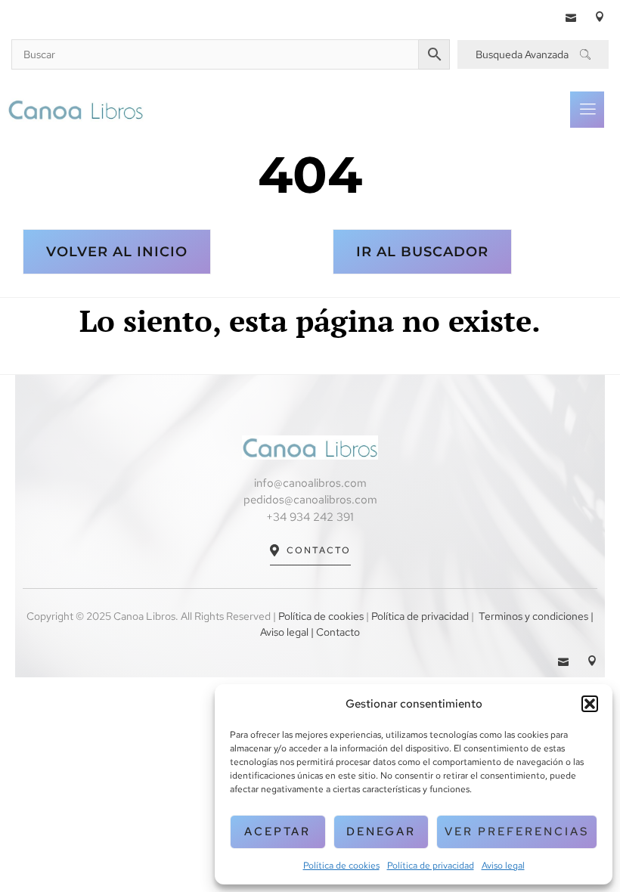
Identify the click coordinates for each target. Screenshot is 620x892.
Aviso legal (503, 865)
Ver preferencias (517, 831)
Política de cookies (341, 865)
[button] (589, 703)
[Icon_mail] (571, 16)
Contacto (319, 550)
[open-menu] (587, 110)
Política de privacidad (430, 865)
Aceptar (277, 831)
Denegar (381, 831)
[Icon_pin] (599, 16)
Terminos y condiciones (533, 616)
